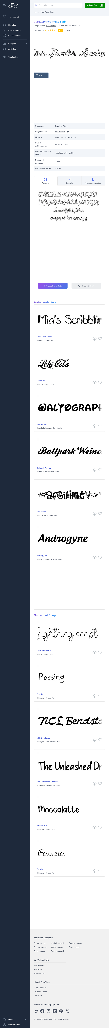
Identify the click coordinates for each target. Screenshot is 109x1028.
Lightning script (44, 650)
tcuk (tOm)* (42, 516)
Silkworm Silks (43, 785)
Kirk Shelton (51, 26)
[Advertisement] (69, 100)
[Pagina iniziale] (35, 12)
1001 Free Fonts (40, 965)
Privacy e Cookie (40, 992)
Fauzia (40, 869)
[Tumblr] (55, 1013)
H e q (40, 654)
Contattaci (38, 996)
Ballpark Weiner (44, 468)
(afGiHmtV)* (42, 512)
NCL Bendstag (43, 738)
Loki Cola (41, 380)
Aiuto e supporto (40, 988)
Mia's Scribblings (44, 337)
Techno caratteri (57, 951)
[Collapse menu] (4, 5)
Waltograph (42, 424)
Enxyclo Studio (43, 742)
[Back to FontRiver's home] (12, 5)
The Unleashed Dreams (47, 782)
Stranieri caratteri (40, 947)
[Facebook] (42, 1013)
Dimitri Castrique (44, 559)
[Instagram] (48, 1013)
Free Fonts (38, 969)
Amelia (40, 341)
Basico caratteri (40, 943)
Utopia (40, 384)
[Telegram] (36, 1013)
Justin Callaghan (44, 428)
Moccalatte (42, 825)
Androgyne (42, 555)
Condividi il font (88, 286)
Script (57, 126)
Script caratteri (39, 951)
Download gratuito (55, 286)
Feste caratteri (74, 947)
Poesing (40, 694)
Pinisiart (41, 698)
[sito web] (67, 132)
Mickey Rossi (43, 472)
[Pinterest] (61, 1013)
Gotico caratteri (57, 947)
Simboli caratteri (57, 943)
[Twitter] (67, 1013)
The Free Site (39, 973)
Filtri (41, 75)
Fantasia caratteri (75, 943)
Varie (65, 126)
